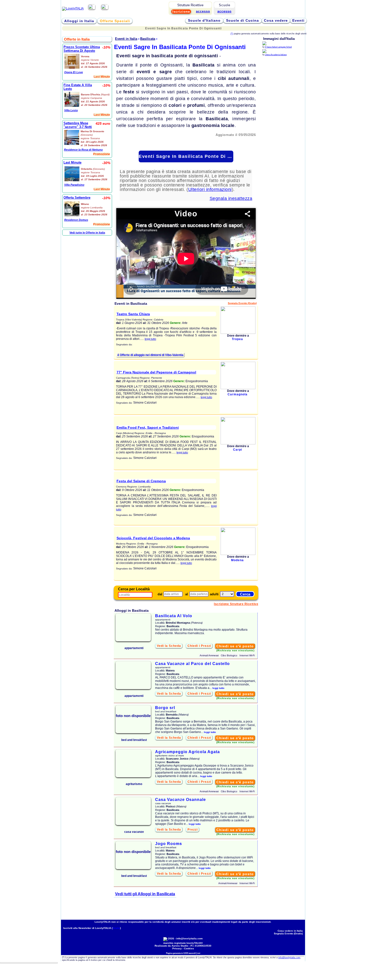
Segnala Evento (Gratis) (242, 303)
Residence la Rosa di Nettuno (83, 149)
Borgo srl (165, 708)
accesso (224, 11)
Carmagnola (237, 394)
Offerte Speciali (115, 21)
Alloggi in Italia (79, 21)
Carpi (237, 449)
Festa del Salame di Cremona (141, 481)
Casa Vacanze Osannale (180, 799)
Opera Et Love (73, 72)
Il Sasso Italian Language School (278, 47)
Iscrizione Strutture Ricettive (236, 604)
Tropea (237, 339)
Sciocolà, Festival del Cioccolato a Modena (153, 538)
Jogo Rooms (168, 844)
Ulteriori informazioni (210, 189)
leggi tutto (150, 338)
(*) (232, 33)
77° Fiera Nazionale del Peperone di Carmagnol (156, 372)
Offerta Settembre (76, 197)
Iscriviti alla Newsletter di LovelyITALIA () (92, 928)
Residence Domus (76, 219)
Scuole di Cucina (242, 20)
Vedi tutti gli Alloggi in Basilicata (145, 894)
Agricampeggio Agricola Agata (187, 752)
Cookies (189, 948)
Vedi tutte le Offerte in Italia (87, 232)
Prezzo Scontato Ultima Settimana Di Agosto (81, 49)
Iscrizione (181, 11)
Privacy (177, 948)
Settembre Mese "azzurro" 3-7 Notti (77, 125)
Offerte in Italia (77, 39)
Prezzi (192, 829)
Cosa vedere (276, 20)
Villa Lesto (71, 110)
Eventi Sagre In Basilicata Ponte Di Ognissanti (186, 156)
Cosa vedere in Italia (290, 930)
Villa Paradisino (74, 184)
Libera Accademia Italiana (276, 55)
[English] (104, 8)
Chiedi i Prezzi (199, 646)
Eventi (298, 20)
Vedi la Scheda (169, 646)
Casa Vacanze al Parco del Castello (192, 664)
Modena (237, 560)
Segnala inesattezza (231, 198)
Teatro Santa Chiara (133, 314)
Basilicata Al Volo (173, 616)
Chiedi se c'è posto (235, 646)
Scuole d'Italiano (204, 20)
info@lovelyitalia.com (189, 938)
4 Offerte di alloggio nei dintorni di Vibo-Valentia (150, 355)
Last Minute (72, 162)
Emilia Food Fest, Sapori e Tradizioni (148, 427)
